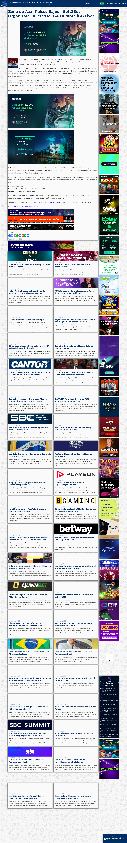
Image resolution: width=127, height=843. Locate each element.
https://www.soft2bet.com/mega (46, 202)
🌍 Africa (51, 5)
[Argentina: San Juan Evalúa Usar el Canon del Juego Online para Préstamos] (76, 311)
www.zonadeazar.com (52, 59)
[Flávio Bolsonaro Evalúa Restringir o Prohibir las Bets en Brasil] (76, 670)
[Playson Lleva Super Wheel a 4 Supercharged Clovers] (76, 474)
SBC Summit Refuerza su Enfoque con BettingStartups (109, 701)
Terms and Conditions (15, 2)
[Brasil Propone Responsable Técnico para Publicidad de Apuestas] (76, 419)
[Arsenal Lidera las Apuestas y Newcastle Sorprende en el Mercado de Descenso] (30, 529)
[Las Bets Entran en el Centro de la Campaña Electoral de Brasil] (30, 446)
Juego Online (13, 5)
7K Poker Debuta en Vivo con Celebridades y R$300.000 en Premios (108, 730)
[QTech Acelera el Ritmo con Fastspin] (30, 311)
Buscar (102, 3)
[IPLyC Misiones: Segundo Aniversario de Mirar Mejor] (76, 725)
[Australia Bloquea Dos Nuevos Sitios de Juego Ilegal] (76, 446)
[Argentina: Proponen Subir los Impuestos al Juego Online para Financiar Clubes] (30, 670)
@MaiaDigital (18, 206)
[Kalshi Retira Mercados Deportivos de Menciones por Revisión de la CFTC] (30, 283)
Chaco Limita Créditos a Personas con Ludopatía (108, 715)
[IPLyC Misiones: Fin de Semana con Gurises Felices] (76, 699)
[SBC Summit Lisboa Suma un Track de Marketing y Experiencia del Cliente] (30, 725)
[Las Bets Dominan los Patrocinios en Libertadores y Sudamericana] (30, 788)
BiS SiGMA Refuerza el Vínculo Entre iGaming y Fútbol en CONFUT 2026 (108, 710)
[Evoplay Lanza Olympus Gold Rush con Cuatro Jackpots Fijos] (30, 474)
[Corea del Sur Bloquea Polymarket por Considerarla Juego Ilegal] (76, 788)
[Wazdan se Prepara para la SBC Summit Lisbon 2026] (76, 586)
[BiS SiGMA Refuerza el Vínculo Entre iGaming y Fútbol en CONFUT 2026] (30, 615)
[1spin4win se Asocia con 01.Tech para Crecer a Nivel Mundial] (30, 256)
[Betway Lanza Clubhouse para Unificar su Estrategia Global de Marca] (76, 529)
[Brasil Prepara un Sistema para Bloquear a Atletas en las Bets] (30, 644)
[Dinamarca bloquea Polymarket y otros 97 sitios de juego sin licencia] (30, 338)
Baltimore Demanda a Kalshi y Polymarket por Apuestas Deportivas (108, 690)
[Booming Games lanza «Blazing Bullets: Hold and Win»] (76, 338)
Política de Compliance (48, 2)
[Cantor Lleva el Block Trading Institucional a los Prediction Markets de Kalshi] (30, 364)
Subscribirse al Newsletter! (109, 11)
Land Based (21, 5)
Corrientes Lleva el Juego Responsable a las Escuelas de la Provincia (108, 720)
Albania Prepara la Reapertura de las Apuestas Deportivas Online (109, 735)
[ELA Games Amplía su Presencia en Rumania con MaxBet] (30, 752)
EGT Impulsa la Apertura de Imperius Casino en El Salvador (108, 705)
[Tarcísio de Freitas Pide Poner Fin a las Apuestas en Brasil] (76, 644)
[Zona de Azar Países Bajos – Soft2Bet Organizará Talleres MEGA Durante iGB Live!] (53, 38)
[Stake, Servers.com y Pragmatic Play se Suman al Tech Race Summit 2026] (30, 391)
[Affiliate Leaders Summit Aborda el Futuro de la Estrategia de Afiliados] (76, 283)
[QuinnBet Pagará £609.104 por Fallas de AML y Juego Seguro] (30, 586)
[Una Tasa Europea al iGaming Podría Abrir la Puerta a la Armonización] (76, 558)
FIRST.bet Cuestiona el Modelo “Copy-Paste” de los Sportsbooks (108, 725)
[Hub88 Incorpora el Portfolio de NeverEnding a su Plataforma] (76, 752)
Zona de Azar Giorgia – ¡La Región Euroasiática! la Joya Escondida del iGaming (114, 838)
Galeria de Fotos (35, 5)
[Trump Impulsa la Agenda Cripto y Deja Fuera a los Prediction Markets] (76, 364)
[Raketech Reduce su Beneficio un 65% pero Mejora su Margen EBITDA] (30, 558)
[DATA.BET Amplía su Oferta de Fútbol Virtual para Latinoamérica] (76, 391)
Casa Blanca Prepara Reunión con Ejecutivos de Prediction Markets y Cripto (109, 696)
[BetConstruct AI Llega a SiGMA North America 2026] (76, 256)
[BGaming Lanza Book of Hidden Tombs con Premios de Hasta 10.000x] (76, 501)
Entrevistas (45, 5)
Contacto (25, 2)
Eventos (28, 5)
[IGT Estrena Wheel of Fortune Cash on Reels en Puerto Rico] (76, 615)
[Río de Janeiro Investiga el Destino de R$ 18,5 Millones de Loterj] (30, 699)
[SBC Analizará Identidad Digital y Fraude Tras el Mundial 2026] (30, 419)
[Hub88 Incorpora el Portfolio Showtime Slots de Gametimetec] (30, 501)
